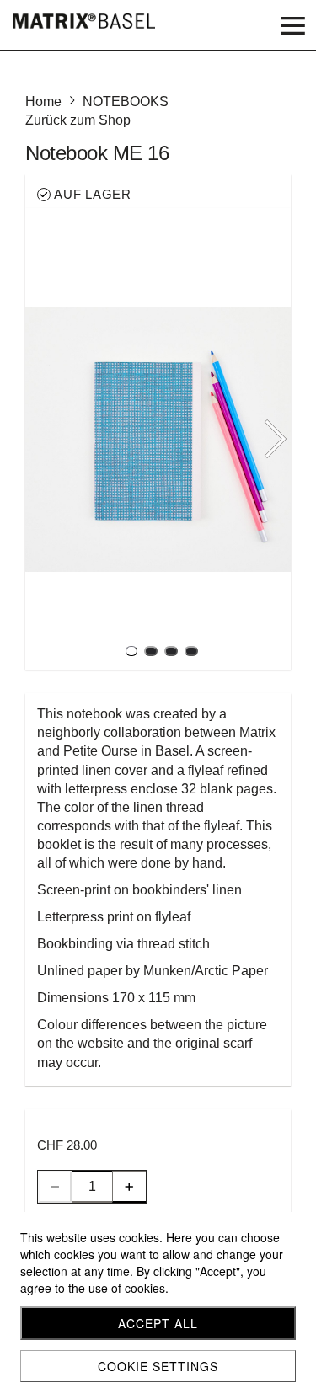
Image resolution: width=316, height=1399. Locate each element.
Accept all (158, 1323)
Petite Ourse (100, 751)
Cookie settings (158, 1366)
